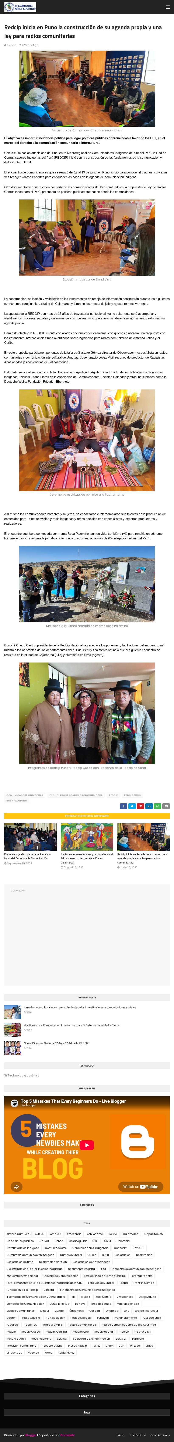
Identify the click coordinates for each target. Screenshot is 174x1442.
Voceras (33, 1352)
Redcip (12, 45)
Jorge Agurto (147, 1297)
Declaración (144, 1255)
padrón (11, 1318)
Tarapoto (138, 1338)
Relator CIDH (143, 1331)
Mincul (44, 1311)
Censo (59, 1241)
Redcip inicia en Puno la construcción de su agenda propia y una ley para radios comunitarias (142, 858)
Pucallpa (12, 1325)
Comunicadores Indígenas (24, 795)
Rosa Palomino (16, 800)
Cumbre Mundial (71, 1255)
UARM (109, 1345)
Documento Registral (81, 1269)
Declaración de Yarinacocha (91, 1262)
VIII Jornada (14, 1352)
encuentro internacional (22, 1276)
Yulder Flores (66, 1352)
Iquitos (85, 1297)
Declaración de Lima (20, 1262)
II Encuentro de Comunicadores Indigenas (87, 1290)
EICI (103, 1269)
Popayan (103, 1318)
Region (124, 1331)
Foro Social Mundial (101, 1283)
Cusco (92, 1255)
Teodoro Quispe (52, 1345)
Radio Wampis (52, 1325)
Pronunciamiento (126, 1318)
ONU (126, 1311)
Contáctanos (160, 1435)
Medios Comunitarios (21, 1311)
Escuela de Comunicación (61, 1276)
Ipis (73, 1297)
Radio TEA (30, 1325)
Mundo (59, 1311)
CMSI (107, 1241)
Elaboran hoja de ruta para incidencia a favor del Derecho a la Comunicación (27, 856)
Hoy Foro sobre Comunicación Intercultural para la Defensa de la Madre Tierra (71, 1025)
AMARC (39, 1234)
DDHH (105, 1255)
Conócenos (138, 1435)
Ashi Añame (95, 1234)
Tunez (96, 1345)
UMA (121, 1345)
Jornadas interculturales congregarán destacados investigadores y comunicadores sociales (80, 1007)
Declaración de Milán (53, 1262)
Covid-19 (138, 1248)
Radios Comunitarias (82, 1325)
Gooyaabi (67, 1435)
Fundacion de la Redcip (22, 1290)
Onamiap (112, 1311)
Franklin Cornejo (143, 1283)
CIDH (95, 1241)
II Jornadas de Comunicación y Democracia (36, 1297)
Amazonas (74, 1234)
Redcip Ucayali (104, 1331)
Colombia (123, 1241)
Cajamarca (131, 1234)
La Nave (80, 1304)
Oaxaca (94, 1311)
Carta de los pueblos (20, 1241)
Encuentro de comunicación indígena (75, 795)
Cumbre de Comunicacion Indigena (30, 1255)
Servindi (62, 1338)
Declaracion (122, 1255)
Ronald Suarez (16, 1338)
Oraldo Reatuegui (146, 1311)
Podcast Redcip (81, 1318)
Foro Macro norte (141, 1276)
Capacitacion (153, 1234)
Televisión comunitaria (21, 1345)
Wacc (48, 1352)
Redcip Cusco (30, 1331)
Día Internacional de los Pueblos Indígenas (34, 1269)
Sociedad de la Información (91, 1338)
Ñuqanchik (76, 1311)
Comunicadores (56, 1248)
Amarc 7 (55, 1234)
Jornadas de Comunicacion (25, 1304)
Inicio (121, 1435)
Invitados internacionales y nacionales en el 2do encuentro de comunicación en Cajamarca (87, 858)
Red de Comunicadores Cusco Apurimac (129, 1325)
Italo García (103, 1297)
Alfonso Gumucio (18, 1234)
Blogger (30, 1435)
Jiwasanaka (125, 1297)
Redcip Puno (132, 795)
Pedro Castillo (31, 1318)
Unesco (135, 1345)
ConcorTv (120, 1248)
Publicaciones (152, 1318)
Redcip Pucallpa (56, 1331)
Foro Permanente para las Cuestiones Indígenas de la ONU (45, 1283)
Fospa (124, 1283)
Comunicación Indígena (23, 1248)
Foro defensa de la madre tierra (104, 1276)
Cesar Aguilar (78, 1241)
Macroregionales (128, 1304)
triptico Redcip (77, 1345)
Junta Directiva (59, 1304)
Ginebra (49, 1290)
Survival (121, 1338)
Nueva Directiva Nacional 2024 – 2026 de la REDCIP (56, 1043)
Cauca (44, 1241)
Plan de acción (55, 1318)
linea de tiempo (101, 1304)
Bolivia (112, 1234)
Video (149, 1345)
